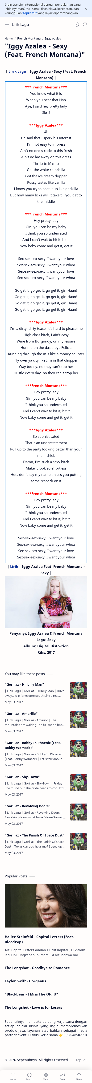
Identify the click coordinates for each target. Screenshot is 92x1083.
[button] (76, 24)
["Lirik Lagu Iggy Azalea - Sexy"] (46, 602)
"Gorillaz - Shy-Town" (22, 777)
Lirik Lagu (20, 24)
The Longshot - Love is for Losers (33, 1007)
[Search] (84, 24)
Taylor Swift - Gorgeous (25, 981)
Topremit (29, 13)
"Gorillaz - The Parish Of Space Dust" (34, 835)
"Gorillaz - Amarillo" (21, 713)
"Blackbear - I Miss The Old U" (31, 994)
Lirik (14, 566)
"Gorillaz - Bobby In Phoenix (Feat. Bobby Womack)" (33, 745)
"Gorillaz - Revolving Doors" (27, 806)
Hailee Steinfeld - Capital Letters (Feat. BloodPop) (39, 939)
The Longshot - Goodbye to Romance (37, 967)
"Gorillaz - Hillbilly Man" (24, 684)
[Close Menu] (85, 9)
